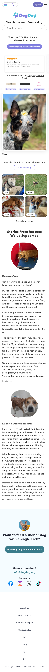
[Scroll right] (46, 64)
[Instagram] (19, 583)
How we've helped (24, 622)
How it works (24, 615)
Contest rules (24, 630)
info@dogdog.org (24, 572)
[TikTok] (38, 583)
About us (24, 608)
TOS (24, 652)
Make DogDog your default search (24, 46)
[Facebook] (10, 583)
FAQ (24, 637)
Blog (24, 644)
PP (24, 659)
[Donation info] (34, 40)
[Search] (42, 28)
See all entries (23, 221)
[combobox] (24, 28)
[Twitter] (29, 583)
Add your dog (24, 167)
